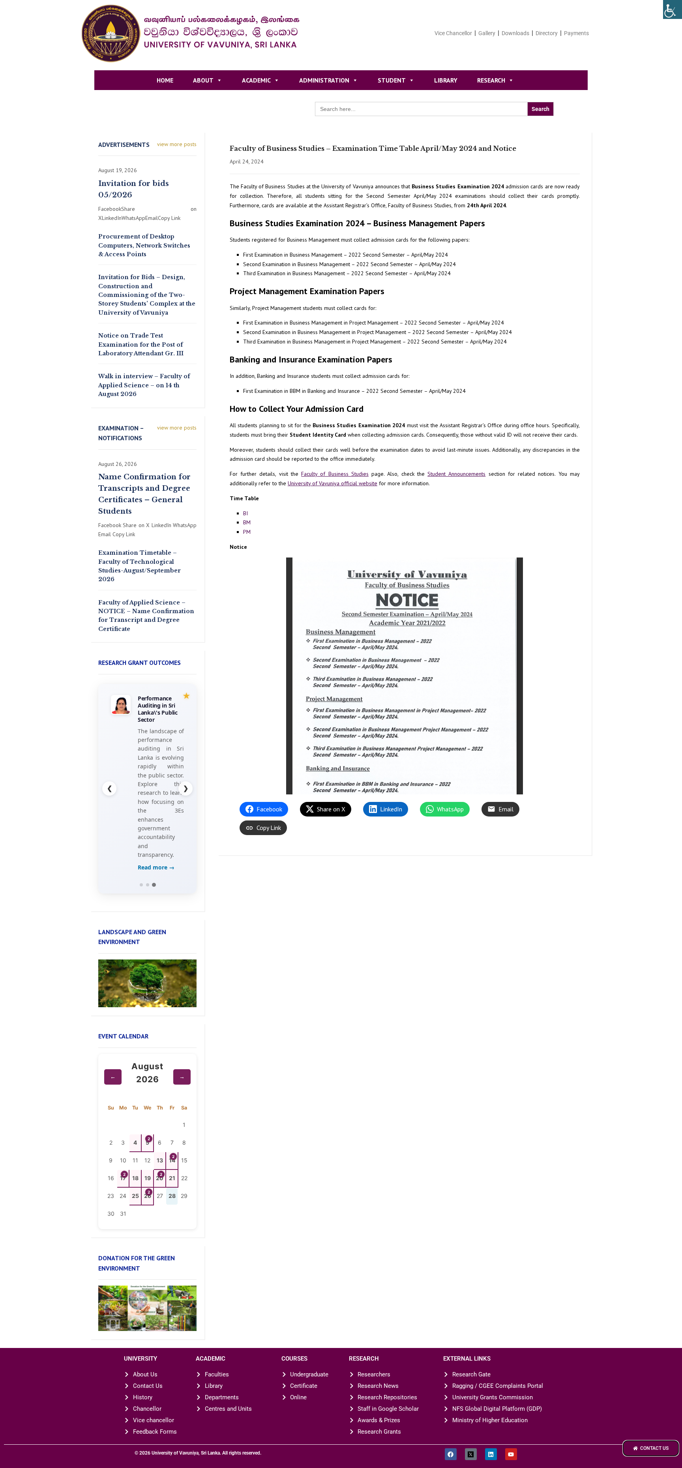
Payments (576, 33)
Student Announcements (456, 473)
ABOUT (203, 80)
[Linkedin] (491, 1454)
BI (245, 513)
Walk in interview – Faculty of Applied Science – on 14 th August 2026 (144, 385)
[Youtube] (511, 1454)
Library (445, 80)
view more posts (177, 144)
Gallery (486, 33)
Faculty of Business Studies (335, 473)
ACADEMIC (256, 80)
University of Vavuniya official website (332, 483)
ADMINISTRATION (324, 80)
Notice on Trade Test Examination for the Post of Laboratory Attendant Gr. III (141, 344)
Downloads (515, 33)
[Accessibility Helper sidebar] (672, 9)
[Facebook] (451, 1454)
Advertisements (124, 144)
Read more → (156, 867)
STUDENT (392, 80)
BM (247, 522)
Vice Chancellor (453, 33)
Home (165, 80)
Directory (547, 33)
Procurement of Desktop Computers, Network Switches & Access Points (144, 245)
